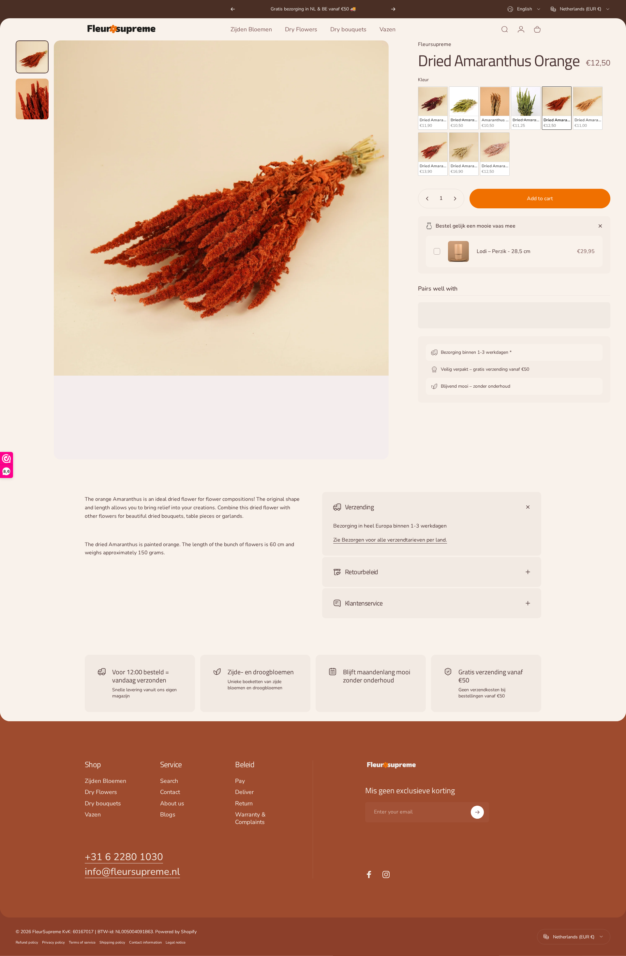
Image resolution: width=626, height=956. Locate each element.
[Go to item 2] (32, 99)
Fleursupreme (434, 44)
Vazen (93, 814)
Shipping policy (112, 942)
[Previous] (233, 9)
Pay (240, 781)
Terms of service (82, 942)
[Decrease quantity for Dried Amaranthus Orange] (425, 198)
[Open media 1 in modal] (221, 249)
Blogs (167, 814)
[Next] (393, 9)
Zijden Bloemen (105, 781)
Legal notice (176, 942)
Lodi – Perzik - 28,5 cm (503, 251)
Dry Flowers (101, 792)
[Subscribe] (477, 812)
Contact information (145, 942)
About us (172, 803)
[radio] (433, 108)
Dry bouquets (103, 803)
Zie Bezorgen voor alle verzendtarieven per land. (390, 540)
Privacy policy (53, 942)
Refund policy (27, 942)
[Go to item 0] (32, 56)
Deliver (244, 792)
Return (244, 803)
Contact (170, 792)
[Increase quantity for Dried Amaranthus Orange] (456, 198)
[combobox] (524, 9)
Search (169, 781)
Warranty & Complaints (250, 818)
